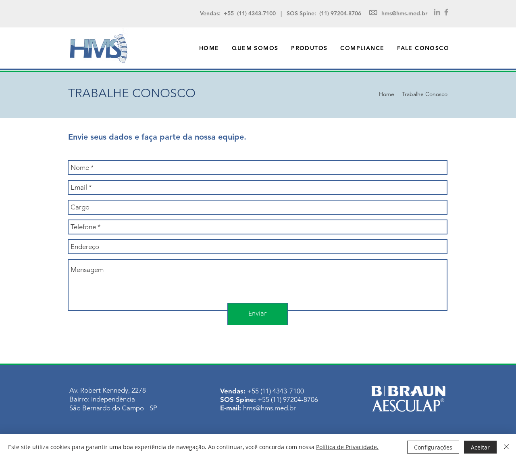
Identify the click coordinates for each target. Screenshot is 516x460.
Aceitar (480, 447)
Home (386, 94)
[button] (309, 48)
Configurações (433, 447)
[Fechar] (506, 447)
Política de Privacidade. (347, 447)
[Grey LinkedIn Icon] (437, 12)
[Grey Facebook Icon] (446, 12)
